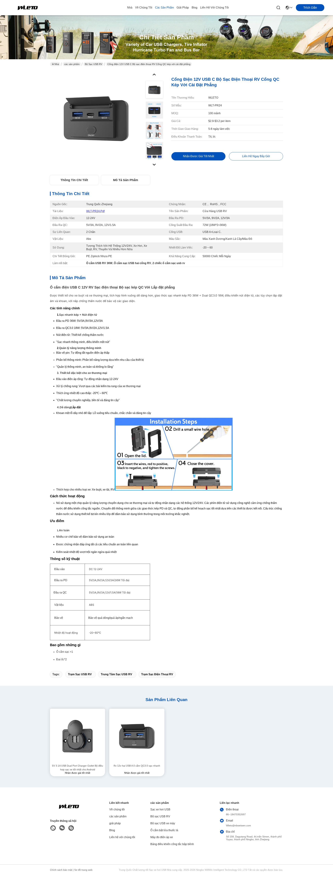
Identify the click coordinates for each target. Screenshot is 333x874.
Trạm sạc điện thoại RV (157, 674)
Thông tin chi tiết (74, 180)
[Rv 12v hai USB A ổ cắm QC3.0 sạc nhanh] (136, 736)
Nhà (129, 7)
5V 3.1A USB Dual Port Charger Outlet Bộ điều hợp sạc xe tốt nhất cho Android (77, 767)
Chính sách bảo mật (61, 869)
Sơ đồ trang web (83, 869)
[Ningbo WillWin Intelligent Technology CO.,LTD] (28, 7)
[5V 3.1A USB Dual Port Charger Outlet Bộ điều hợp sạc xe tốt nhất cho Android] (77, 736)
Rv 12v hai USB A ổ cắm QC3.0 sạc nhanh (137, 765)
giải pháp (183, 7)
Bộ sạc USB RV (93, 64)
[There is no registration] (71, 828)
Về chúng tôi (143, 7)
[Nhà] (69, 810)
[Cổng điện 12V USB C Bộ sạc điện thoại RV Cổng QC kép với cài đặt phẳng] (96, 118)
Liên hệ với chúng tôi (214, 7)
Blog (194, 7)
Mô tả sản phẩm (125, 180)
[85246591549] (53, 828)
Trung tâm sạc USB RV (116, 674)
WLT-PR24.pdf (95, 211)
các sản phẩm (164, 7)
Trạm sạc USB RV (80, 674)
